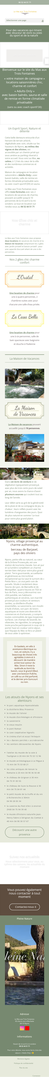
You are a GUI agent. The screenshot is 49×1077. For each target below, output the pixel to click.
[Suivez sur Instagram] (22, 1028)
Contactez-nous (24, 907)
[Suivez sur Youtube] (27, 1028)
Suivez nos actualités (24, 856)
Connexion (36, 1076)
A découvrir (24, 874)
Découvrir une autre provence (24, 832)
